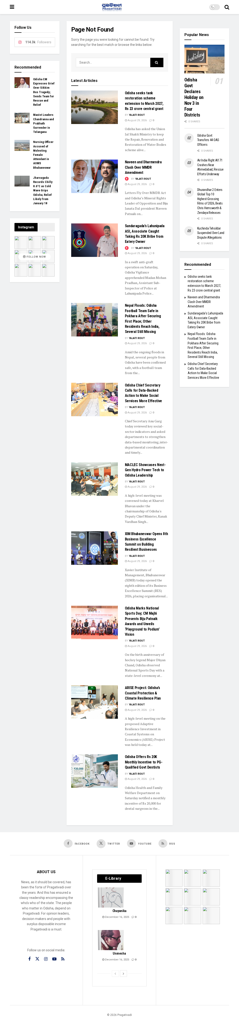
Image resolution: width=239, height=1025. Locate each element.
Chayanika (119, 911)
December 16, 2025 (116, 917)
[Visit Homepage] (112, 7)
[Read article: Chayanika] (111, 897)
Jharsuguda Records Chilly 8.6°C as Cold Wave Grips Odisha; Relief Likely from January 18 (43, 190)
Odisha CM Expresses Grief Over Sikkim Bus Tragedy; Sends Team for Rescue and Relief (44, 91)
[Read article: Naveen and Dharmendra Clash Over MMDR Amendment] (94, 176)
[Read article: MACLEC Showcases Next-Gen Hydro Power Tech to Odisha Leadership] (94, 479)
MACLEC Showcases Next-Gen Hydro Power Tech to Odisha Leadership (145, 470)
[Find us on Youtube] (54, 959)
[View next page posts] (123, 973)
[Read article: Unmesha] (111, 940)
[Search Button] (227, 7)
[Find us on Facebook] (29, 959)
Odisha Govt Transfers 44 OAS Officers (208, 140)
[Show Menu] (12, 7)
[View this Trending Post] (127, 178)
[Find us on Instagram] (46, 959)
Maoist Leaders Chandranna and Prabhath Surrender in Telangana (43, 123)
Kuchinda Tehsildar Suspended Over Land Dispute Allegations (211, 232)
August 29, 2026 (137, 120)
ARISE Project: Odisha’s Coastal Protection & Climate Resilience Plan (143, 693)
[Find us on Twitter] (37, 959)
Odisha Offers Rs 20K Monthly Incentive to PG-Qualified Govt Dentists (143, 762)
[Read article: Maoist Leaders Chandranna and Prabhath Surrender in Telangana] (22, 118)
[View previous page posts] (115, 973)
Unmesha (119, 953)
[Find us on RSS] (62, 959)
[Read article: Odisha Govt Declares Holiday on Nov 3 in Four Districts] (204, 59)
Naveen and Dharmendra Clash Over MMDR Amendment (143, 167)
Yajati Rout (137, 115)
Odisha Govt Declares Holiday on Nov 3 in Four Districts (194, 97)
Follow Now (36, 256)
